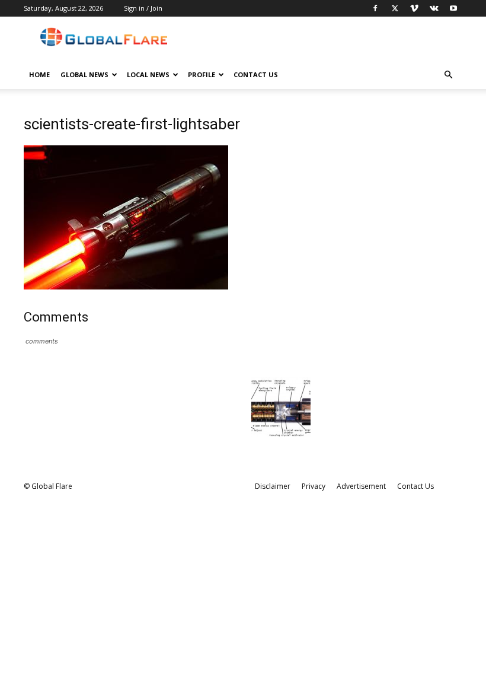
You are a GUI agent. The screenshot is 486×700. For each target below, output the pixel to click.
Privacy (313, 486)
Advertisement (361, 486)
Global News (84, 74)
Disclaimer (272, 486)
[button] (448, 75)
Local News (148, 74)
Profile (201, 74)
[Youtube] (453, 8)
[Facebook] (375, 8)
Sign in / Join (143, 8)
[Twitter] (395, 8)
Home (39, 74)
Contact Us (256, 74)
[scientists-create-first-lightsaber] (126, 286)
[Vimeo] (414, 8)
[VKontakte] (434, 8)
